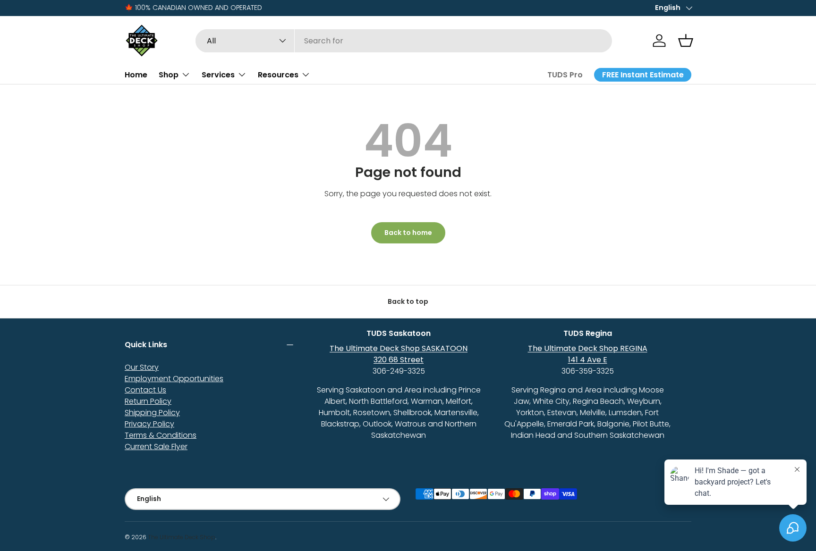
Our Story (142, 367)
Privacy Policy (149, 423)
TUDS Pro (565, 74)
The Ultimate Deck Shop (181, 537)
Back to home (408, 232)
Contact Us (145, 389)
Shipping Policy (152, 412)
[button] (685, 40)
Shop (168, 74)
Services (218, 74)
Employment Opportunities (174, 378)
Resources (278, 74)
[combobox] (404, 40)
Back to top (408, 301)
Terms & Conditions (160, 435)
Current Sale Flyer (156, 446)
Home (136, 74)
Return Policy (148, 401)
